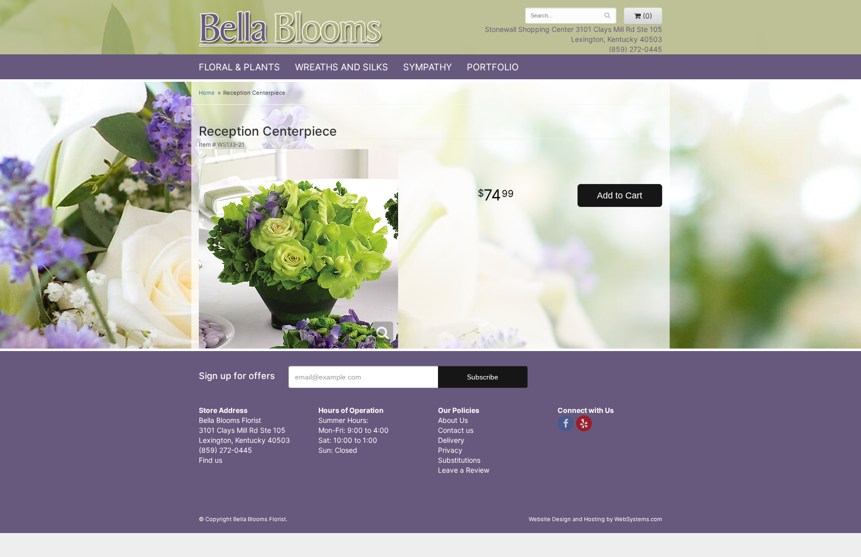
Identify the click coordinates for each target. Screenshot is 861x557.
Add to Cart (619, 195)
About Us (453, 420)
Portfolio (493, 66)
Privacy (450, 450)
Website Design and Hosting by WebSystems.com (595, 519)
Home (207, 92)
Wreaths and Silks (341, 66)
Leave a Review (463, 470)
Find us (210, 460)
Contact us (455, 430)
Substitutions (459, 460)
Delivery (451, 440)
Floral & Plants (239, 66)
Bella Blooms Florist (291, 29)
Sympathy (427, 66)
